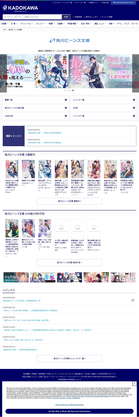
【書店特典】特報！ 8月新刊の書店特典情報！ (20, 350)
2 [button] (68, 90)
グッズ (126, 24)
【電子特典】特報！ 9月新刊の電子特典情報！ (44, 143)
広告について (52, 374)
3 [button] (71, 90)
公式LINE (9, 116)
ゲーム (119, 24)
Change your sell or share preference (66, 398)
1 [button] (65, 90)
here (36, 391)
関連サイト (94, 3)
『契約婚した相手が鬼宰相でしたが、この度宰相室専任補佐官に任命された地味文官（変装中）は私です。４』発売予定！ (47, 330)
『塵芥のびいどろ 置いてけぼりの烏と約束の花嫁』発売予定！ (26, 320)
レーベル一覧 (81, 3)
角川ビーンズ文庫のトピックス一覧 (69, 358)
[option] (69, 71)
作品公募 (105, 3)
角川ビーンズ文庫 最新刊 (69, 201)
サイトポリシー (74, 377)
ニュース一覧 (78, 100)
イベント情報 (107, 17)
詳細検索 (78, 17)
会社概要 (26, 374)
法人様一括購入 (91, 374)
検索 (66, 17)
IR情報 (34, 374)
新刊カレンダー (92, 17)
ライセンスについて (66, 374)
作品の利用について (29, 377)
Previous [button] (3, 73)
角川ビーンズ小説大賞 (14, 108)
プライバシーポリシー (58, 377)
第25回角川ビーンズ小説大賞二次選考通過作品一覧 (21, 301)
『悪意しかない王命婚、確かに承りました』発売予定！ (23, 340)
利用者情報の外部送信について (69, 380)
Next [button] (135, 73)
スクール (134, 24)
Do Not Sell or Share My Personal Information (98, 377)
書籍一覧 (8, 100)
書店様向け (79, 374)
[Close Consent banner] (134, 383)
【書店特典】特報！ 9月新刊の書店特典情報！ (44, 133)
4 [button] (73, 90)
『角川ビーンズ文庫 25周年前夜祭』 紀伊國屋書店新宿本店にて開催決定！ (31, 310)
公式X (75, 108)
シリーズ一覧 (78, 116)
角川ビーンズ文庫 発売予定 (68, 262)
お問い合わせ (43, 377)
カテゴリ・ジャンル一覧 (63, 3)
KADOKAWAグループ (106, 374)
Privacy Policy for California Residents (70, 405)
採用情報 (41, 374)
